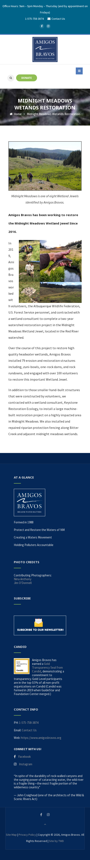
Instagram (25, 764)
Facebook (24, 757)
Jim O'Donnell (23, 583)
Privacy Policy (27, 835)
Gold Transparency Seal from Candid (47, 667)
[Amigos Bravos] (45, 49)
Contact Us (29, 730)
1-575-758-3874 (34, 19)
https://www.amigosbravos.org (41, 738)
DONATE (26, 77)
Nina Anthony (22, 579)
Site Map (11, 835)
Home (17, 114)
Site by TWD (56, 841)
